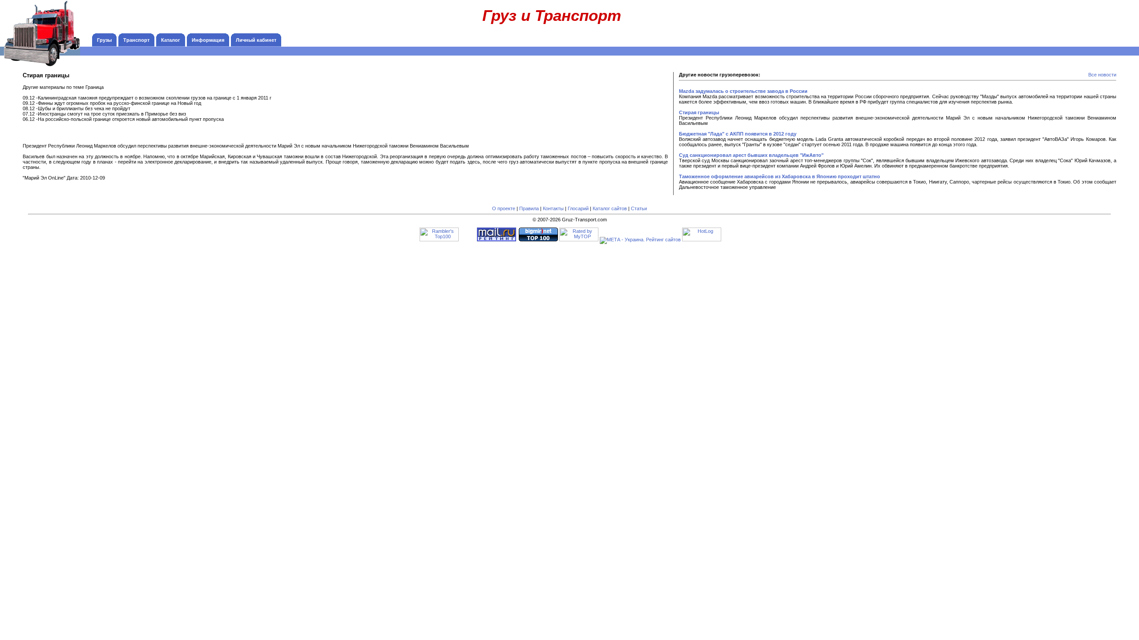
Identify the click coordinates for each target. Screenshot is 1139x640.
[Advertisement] (1077, 20)
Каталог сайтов (610, 208)
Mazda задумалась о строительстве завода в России (743, 91)
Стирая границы (699, 112)
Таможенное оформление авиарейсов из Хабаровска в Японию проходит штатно (779, 176)
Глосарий (578, 208)
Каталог (170, 40)
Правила (529, 208)
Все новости (1102, 74)
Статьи (639, 208)
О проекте (503, 208)
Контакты (553, 208)
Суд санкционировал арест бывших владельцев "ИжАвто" (751, 155)
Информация (208, 40)
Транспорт (136, 40)
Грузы (104, 40)
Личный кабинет (256, 40)
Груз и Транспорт (551, 15)
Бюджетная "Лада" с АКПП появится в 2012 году (737, 133)
